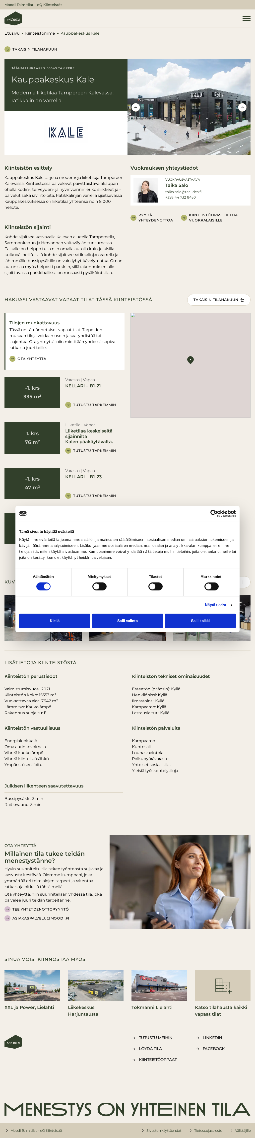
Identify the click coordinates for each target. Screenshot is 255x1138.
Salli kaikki (200, 621)
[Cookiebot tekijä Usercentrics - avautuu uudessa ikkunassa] (214, 513)
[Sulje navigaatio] (247, 18)
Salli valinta (127, 621)
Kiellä (55, 621)
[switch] (99, 586)
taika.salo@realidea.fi (183, 192)
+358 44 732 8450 (180, 197)
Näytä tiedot (215, 605)
